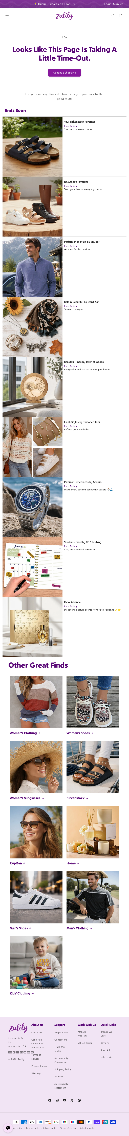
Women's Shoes (78, 733)
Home (71, 863)
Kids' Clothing (20, 993)
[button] (7, 15)
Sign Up (118, 4)
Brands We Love (106, 1033)
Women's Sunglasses (25, 798)
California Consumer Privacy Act (37, 1043)
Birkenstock (75, 798)
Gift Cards (106, 1057)
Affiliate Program (82, 1033)
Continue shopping (64, 72)
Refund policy (33, 1128)
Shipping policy (87, 1128)
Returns (58, 1076)
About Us (37, 1024)
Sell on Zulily (85, 1043)
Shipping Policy (63, 1069)
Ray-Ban (16, 863)
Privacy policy (50, 1128)
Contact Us (60, 1039)
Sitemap (35, 1073)
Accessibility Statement (61, 1086)
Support (59, 1024)
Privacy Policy (39, 1066)
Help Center (61, 1032)
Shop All (105, 1050)
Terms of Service (36, 1056)
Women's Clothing (23, 733)
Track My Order (59, 1049)
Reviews (105, 1043)
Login (108, 4)
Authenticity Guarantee (61, 1060)
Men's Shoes (19, 928)
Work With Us (87, 1024)
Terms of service (68, 1128)
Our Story (36, 1032)
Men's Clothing (78, 928)
